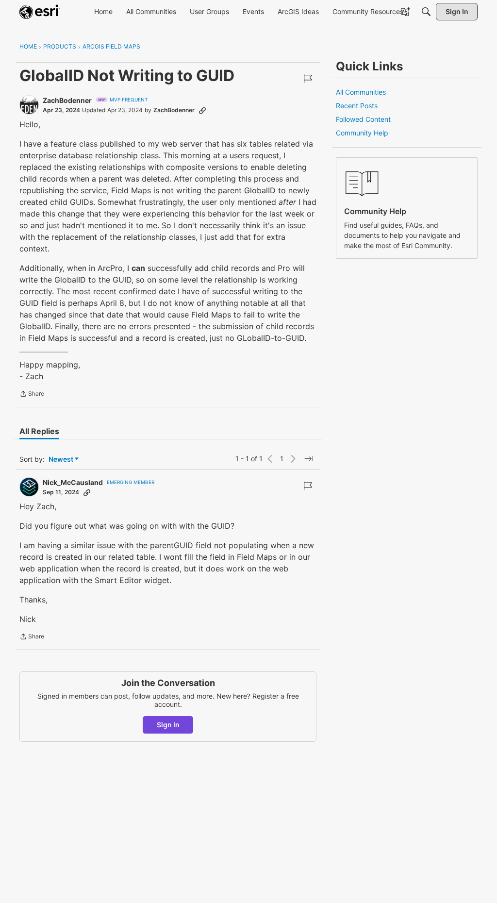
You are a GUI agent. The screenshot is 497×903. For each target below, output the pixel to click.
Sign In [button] (168, 724)
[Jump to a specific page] (308, 459)
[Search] (426, 11)
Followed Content (363, 119)
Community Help (362, 133)
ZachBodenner (67, 100)
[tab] (39, 431)
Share (31, 395)
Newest (61, 459)
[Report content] (307, 78)
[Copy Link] (202, 110)
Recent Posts (357, 105)
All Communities (361, 92)
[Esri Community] (39, 11)
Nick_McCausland (73, 482)
